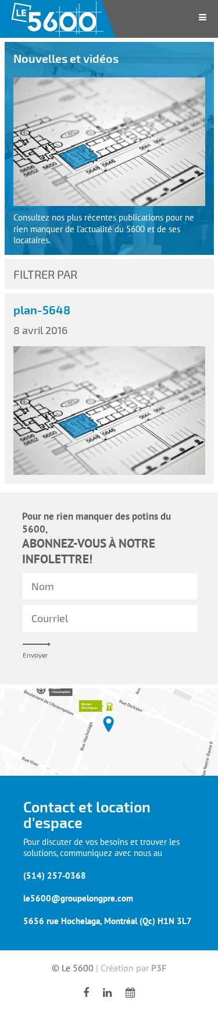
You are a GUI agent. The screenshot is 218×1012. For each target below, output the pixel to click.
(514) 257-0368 (54, 875)
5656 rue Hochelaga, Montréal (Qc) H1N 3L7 (107, 920)
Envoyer (35, 655)
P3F (158, 968)
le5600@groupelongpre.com (78, 898)
